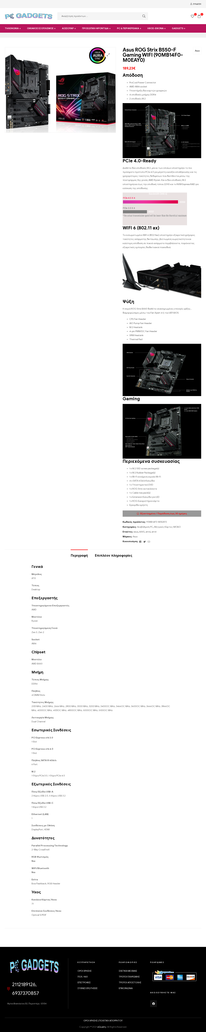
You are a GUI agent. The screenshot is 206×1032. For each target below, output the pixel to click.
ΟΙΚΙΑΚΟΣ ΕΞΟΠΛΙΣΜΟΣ (40, 28)
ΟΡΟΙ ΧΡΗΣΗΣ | (91, 1020)
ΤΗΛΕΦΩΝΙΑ (12, 28)
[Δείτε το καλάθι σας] (199, 16)
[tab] (79, 554)
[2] (192, 16)
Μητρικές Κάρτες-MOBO (167, 527)
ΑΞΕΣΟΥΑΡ (68, 28)
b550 (142, 531)
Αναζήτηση (143, 16)
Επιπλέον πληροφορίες (113, 556)
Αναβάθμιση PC (145, 527)
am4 (154, 531)
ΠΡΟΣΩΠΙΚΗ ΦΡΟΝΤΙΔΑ (95, 28)
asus (136, 531)
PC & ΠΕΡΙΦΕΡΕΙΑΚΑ (128, 28)
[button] (108, 54)
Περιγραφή (79, 556)
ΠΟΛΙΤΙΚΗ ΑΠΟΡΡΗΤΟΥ (111, 1020)
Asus (197, 50)
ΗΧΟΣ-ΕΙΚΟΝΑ (155, 28)
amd (148, 531)
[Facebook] (153, 1003)
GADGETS (177, 28)
